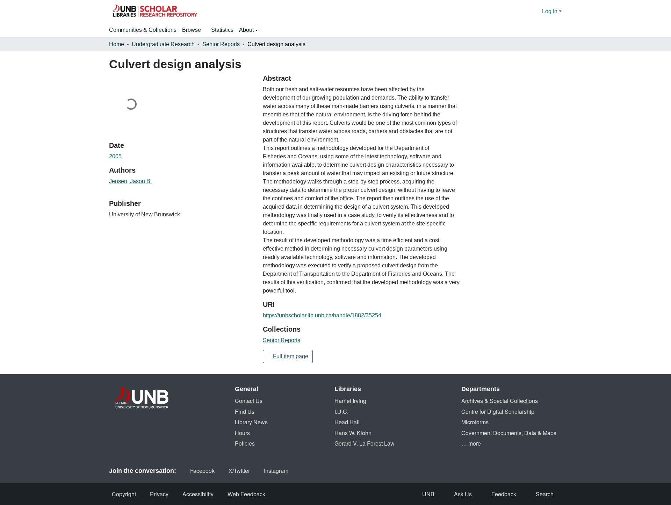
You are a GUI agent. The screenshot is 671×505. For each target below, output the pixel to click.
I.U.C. (341, 411)
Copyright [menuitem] (124, 494)
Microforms (475, 422)
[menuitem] (193, 30)
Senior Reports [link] (221, 44)
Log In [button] (550, 11)
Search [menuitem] (545, 494)
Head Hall (347, 422)
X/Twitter (239, 471)
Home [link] (116, 44)
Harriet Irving (350, 401)
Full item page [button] (290, 356)
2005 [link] (115, 156)
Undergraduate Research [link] (163, 44)
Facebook (202, 471)
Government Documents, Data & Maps (508, 433)
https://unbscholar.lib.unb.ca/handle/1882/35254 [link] (322, 315)
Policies (245, 443)
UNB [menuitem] (428, 494)
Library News (251, 422)
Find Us (244, 411)
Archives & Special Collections (499, 401)
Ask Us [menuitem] (463, 494)
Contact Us (248, 401)
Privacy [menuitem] (159, 494)
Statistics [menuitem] (222, 30)
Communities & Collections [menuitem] (142, 30)
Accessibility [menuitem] (198, 494)
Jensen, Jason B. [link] (130, 181)
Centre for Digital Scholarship (497, 411)
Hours (242, 433)
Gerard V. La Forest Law (364, 443)
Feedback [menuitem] (503, 494)
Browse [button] (191, 30)
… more (471, 443)
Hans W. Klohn (352, 433)
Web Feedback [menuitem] (246, 494)
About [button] (247, 30)
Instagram (276, 471)
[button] (154, 11)
